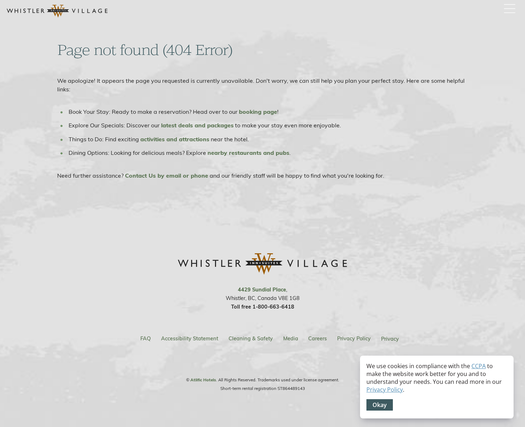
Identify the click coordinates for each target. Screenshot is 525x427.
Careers (317, 339)
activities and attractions (174, 140)
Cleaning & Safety (251, 339)
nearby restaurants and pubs (248, 153)
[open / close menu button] (509, 9)
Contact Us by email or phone (166, 176)
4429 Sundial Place (262, 290)
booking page (258, 112)
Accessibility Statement (189, 339)
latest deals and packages (197, 126)
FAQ (145, 339)
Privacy (390, 339)
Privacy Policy (354, 339)
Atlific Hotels (203, 380)
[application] (437, 387)
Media (290, 339)
